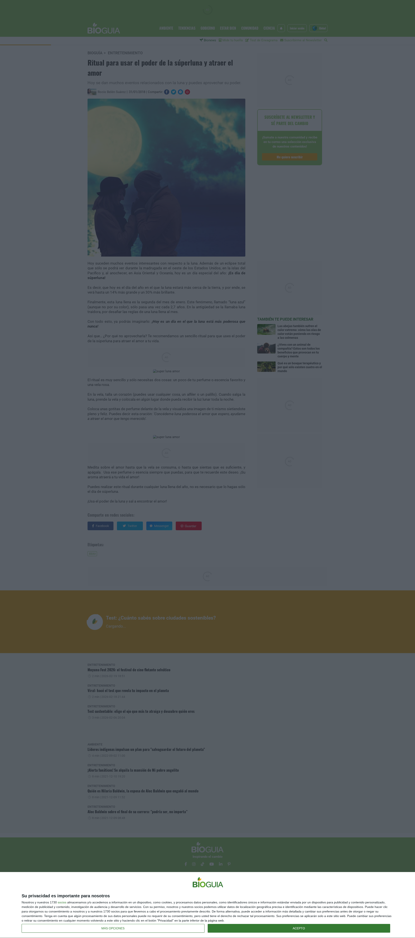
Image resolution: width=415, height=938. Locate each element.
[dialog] (207, 905)
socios (62, 902)
